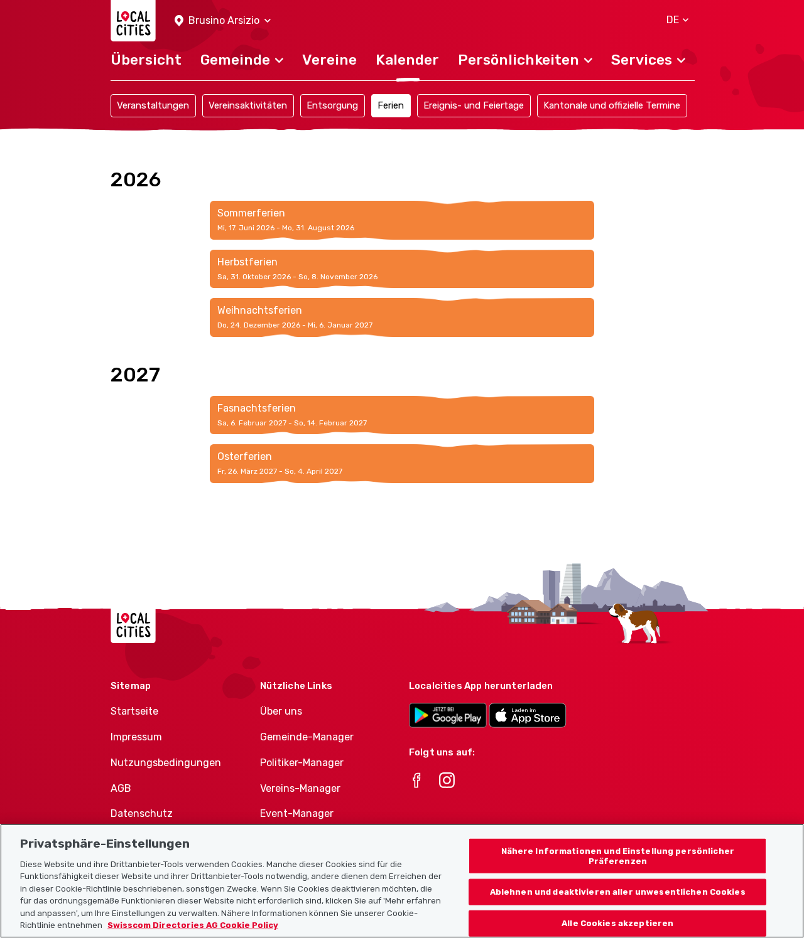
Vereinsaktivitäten (248, 105)
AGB (121, 788)
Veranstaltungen (153, 105)
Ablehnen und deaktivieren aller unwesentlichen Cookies (618, 892)
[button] (223, 21)
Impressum (136, 737)
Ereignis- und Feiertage (473, 105)
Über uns (281, 711)
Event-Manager (297, 813)
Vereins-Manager (300, 788)
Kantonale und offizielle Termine (611, 105)
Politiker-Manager (302, 763)
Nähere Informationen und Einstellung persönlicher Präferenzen (617, 856)
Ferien (391, 105)
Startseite (134, 711)
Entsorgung (332, 105)
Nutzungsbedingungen (166, 763)
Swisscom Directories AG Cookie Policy (192, 925)
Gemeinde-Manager (307, 737)
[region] (402, 881)
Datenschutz (142, 813)
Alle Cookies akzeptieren (617, 923)
